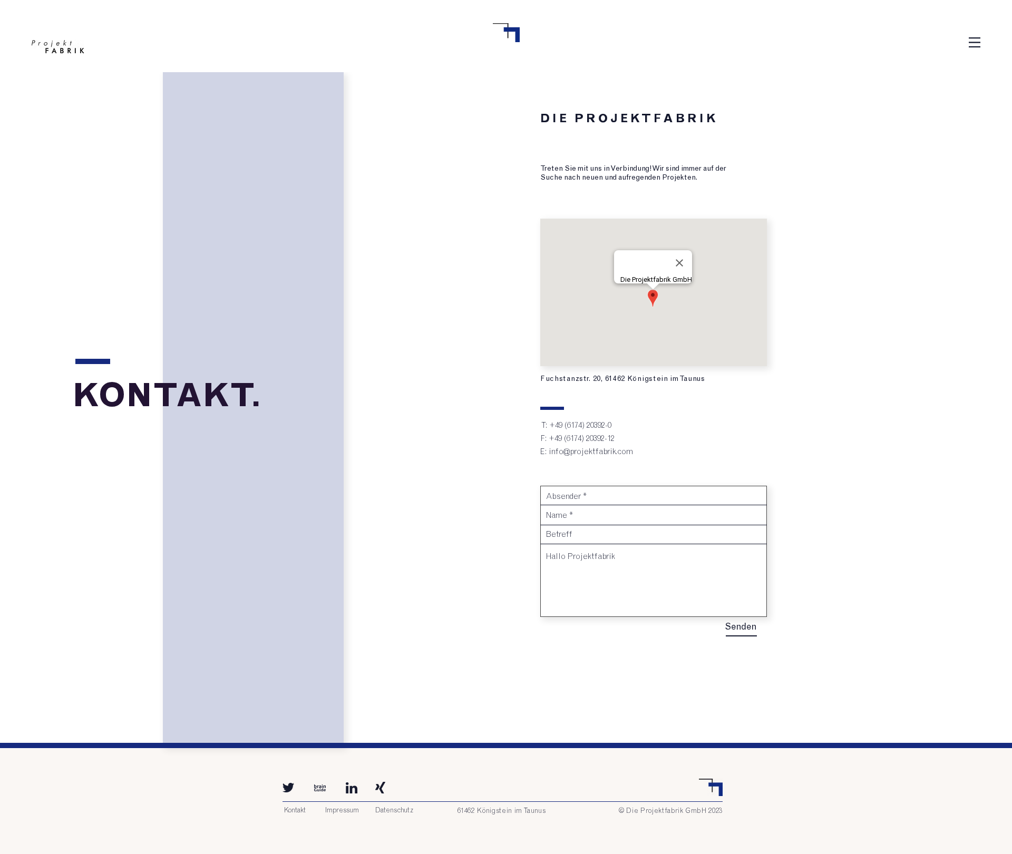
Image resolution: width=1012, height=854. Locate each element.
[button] (974, 42)
